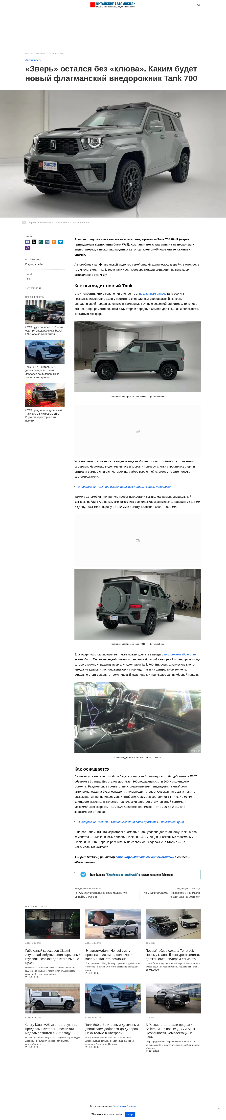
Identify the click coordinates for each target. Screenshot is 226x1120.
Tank (27, 278)
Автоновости (56, 53)
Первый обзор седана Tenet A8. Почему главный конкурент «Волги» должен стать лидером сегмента (173, 955)
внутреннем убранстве (180, 654)
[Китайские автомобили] (113, 5)
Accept (129, 1114)
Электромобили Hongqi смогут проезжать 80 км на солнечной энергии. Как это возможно (108, 955)
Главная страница (35, 53)
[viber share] (27, 248)
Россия (150, 1017)
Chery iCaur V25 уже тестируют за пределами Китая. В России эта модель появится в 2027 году (51, 1029)
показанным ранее (152, 293)
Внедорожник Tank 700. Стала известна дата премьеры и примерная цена (131, 822)
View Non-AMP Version (124, 1106)
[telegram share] (60, 242)
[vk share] (47, 242)
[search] (199, 5)
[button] (137, 356)
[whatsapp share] (41, 242)
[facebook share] (27, 242)
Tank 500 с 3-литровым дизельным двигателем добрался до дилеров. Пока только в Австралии (112, 1029)
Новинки (151, 943)
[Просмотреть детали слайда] (139, 878)
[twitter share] (34, 242)
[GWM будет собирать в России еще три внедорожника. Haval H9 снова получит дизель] (45, 312)
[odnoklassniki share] (54, 242)
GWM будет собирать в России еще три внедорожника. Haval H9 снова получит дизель (44, 331)
